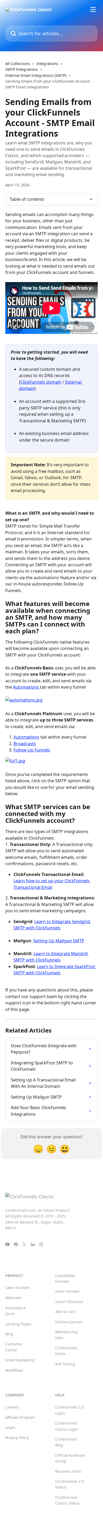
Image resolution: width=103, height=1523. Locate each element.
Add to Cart (65, 1311)
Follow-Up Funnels (31, 750)
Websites (13, 1297)
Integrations (47, 63)
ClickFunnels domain (41, 382)
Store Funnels (67, 1291)
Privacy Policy (17, 1437)
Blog (9, 1333)
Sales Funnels (17, 1287)
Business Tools (68, 1471)
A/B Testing (65, 1363)
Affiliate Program (20, 1417)
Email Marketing (19, 1359)
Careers (12, 1407)
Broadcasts (24, 744)
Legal (10, 1427)
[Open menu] (93, 9)
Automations (26, 687)
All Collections (17, 63)
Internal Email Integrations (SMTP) (35, 75)
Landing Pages (18, 1323)
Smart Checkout (69, 1301)
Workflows (14, 1370)
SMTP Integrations (21, 69)
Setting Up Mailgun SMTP (58, 941)
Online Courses (68, 1321)
